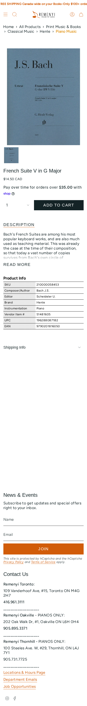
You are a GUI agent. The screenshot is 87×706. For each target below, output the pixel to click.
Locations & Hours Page (24, 672)
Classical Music (21, 31)
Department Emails (20, 679)
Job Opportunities (19, 686)
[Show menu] (5, 14)
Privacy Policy (13, 562)
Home (8, 26)
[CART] (81, 14)
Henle (45, 31)
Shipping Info (14, 347)
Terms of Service (43, 562)
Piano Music (66, 31)
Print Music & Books (63, 26)
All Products (30, 26)
